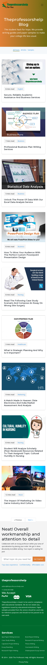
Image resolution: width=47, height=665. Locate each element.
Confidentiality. (25, 565)
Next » (30, 520)
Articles (23, 50)
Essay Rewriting (7, 647)
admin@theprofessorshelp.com (13, 586)
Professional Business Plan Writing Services (22, 148)
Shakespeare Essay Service (35, 651)
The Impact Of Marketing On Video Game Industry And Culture (23, 501)
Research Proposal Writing (34, 640)
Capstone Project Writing (10, 644)
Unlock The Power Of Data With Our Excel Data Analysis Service (23, 200)
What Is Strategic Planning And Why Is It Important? (23, 351)
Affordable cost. (38, 565)
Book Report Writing (32, 637)
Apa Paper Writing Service (11, 637)
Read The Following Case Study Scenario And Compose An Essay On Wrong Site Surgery (23, 303)
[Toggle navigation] (42, 5)
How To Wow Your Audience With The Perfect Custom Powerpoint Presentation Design (22, 255)
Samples (31, 50)
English (20, 89)
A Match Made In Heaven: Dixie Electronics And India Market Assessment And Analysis (20, 403)
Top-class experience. (10, 565)
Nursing (21, 295)
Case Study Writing (8, 640)
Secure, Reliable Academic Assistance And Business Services (22, 96)
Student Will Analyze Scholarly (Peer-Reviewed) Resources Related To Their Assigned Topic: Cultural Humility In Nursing (23, 452)
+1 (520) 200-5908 (7, 590)
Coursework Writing (32, 647)
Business (21, 141)
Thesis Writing (30, 644)
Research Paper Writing (10, 651)
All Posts (16, 50)
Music (21, 495)
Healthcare (22, 344)
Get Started (39, 559)
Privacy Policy (23, 662)
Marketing (21, 394)
